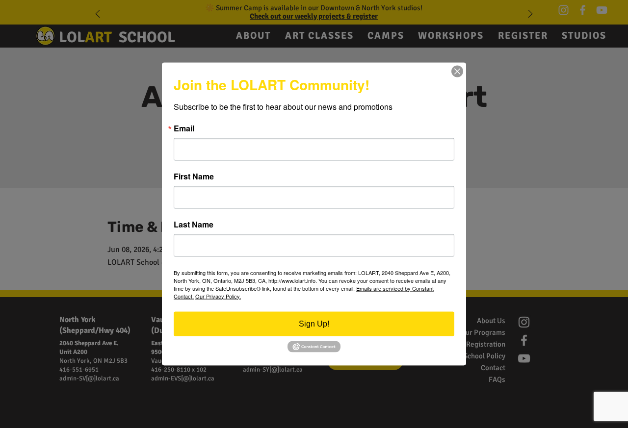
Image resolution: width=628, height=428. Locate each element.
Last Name (193, 224)
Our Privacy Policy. (218, 296)
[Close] (457, 71)
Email (184, 128)
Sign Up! (314, 323)
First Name (194, 176)
